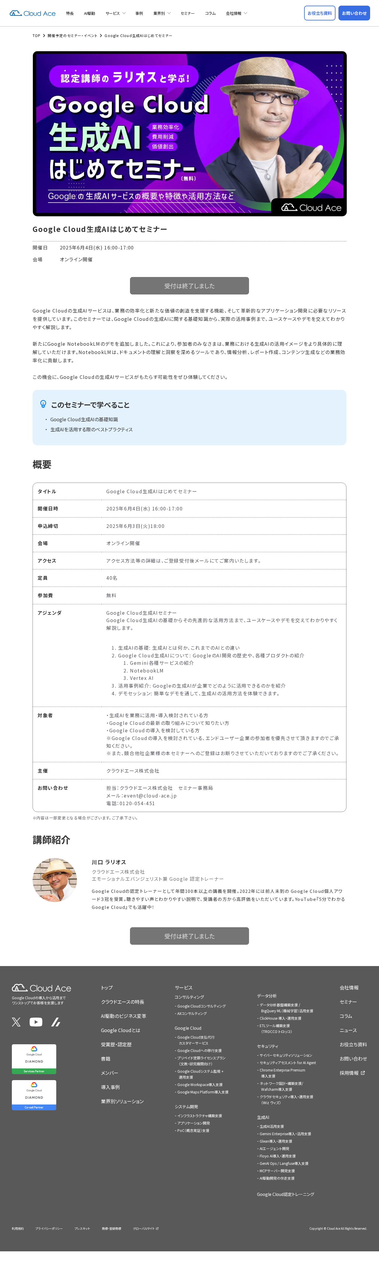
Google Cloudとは (120, 1030)
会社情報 (233, 13)
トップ (107, 987)
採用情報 (349, 1072)
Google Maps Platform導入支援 (203, 1091)
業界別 (159, 13)
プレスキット (82, 1228)
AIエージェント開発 (274, 1148)
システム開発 (186, 1106)
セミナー (188, 13)
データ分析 (267, 996)
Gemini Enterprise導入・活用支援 (285, 1133)
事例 (139, 13)
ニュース (348, 1030)
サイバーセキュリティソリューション (286, 1055)
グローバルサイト (144, 1228)
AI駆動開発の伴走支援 (277, 1178)
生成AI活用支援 (272, 1126)
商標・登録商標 (111, 1228)
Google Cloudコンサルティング (201, 1005)
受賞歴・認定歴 (116, 1044)
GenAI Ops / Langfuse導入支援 (284, 1163)
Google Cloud (188, 1028)
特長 (70, 13)
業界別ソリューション (122, 1101)
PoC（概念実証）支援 (193, 1130)
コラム (210, 13)
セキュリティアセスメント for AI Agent (288, 1062)
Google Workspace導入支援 (200, 1084)
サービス (112, 13)
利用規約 (18, 1228)
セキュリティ (267, 1046)
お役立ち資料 (353, 1044)
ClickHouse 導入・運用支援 (280, 1018)
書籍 (105, 1058)
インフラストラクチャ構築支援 (199, 1115)
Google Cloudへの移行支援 (199, 1050)
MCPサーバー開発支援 (277, 1170)
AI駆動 (89, 13)
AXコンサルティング (192, 1013)
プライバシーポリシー (49, 1228)
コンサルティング (189, 997)
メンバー (109, 1072)
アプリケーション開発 (193, 1122)
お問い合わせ (353, 1058)
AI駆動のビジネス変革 (123, 1015)
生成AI (263, 1117)
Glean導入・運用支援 (276, 1141)
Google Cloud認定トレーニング (285, 1194)
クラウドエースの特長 (122, 1001)
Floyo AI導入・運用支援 (278, 1155)
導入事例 (110, 1086)
